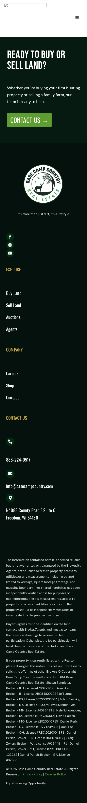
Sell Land (13, 305)
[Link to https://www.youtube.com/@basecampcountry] (10, 253)
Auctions (13, 317)
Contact (12, 397)
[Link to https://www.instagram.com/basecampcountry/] (10, 245)
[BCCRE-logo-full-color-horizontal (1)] (25, 4)
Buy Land (13, 293)
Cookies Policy (55, 774)
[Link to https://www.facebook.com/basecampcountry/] (10, 237)
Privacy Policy (32, 774)
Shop (10, 385)
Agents (11, 329)
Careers (12, 373)
